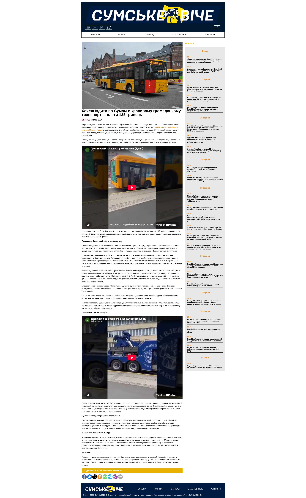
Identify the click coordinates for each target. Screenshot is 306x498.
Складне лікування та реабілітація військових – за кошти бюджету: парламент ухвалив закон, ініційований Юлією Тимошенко (204, 140)
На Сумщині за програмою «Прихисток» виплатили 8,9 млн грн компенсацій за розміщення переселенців (204, 99)
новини (122, 35)
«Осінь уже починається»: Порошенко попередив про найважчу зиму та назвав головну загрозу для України (204, 237)
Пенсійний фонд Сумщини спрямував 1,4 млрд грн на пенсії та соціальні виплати (204, 340)
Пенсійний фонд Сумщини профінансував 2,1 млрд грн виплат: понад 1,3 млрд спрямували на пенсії (205, 265)
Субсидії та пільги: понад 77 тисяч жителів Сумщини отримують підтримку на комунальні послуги (204, 150)
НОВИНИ (189, 43)
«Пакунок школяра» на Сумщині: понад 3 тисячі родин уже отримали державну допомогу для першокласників (204, 60)
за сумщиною (179, 35)
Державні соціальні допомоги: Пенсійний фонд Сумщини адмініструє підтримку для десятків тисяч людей (204, 70)
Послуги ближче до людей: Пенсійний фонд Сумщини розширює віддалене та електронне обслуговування (204, 247)
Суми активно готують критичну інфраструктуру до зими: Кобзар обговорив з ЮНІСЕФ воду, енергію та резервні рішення (203, 218)
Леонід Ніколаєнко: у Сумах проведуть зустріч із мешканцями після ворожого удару (203, 330)
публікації (149, 35)
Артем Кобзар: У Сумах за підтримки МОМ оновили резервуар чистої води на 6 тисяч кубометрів (204, 89)
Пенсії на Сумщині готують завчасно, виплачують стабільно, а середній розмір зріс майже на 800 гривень (205, 179)
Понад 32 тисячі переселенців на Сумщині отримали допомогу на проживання (205, 208)
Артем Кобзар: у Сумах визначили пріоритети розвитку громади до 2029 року (203, 349)
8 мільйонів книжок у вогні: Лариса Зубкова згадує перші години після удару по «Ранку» (204, 228)
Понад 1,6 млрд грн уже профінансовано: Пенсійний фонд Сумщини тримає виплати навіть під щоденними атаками (204, 302)
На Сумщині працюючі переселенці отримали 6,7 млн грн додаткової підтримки (202, 169)
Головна (95, 35)
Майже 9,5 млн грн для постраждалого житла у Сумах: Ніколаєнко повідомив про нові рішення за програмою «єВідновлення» (203, 198)
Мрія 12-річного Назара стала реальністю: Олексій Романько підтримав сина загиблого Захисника (205, 275)
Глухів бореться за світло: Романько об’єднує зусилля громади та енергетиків (204, 366)
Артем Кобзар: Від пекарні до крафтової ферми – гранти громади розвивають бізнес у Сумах (204, 321)
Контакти (210, 35)
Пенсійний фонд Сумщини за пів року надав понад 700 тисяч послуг (203, 284)
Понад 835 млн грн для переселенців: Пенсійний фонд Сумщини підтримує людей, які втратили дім (203, 109)
